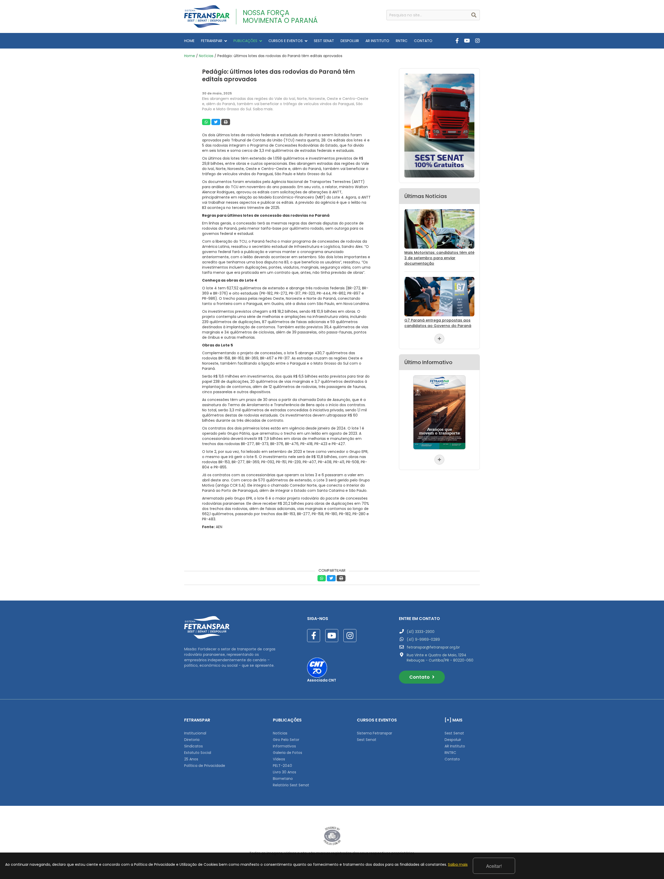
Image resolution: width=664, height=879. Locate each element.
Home (189, 55)
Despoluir (453, 739)
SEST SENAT (324, 40)
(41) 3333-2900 (420, 631)
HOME (189, 40)
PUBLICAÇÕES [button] (245, 40)
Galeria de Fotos (287, 752)
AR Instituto (455, 746)
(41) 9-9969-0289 (423, 639)
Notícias (206, 55)
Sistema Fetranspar (374, 733)
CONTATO (423, 40)
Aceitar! (494, 865)
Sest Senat (366, 739)
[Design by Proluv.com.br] (332, 835)
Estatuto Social (197, 752)
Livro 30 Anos (284, 772)
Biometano (283, 778)
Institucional (195, 733)
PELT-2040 (282, 765)
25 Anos (191, 759)
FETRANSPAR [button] (211, 40)
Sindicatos (193, 746)
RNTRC (401, 40)
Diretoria (191, 739)
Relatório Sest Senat (291, 785)
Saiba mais (458, 864)
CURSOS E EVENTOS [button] (285, 40)
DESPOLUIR (350, 40)
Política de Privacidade (204, 765)
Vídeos (279, 759)
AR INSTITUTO (377, 40)
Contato (420, 677)
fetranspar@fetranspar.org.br (433, 647)
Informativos (284, 746)
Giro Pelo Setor (286, 739)
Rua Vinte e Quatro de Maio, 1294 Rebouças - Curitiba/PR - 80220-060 (440, 657)
